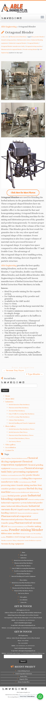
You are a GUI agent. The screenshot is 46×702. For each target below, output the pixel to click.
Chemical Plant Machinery (17, 411)
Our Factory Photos (15, 441)
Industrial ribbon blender (17, 506)
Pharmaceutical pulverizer (12, 519)
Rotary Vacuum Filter (24, 682)
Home (7, 396)
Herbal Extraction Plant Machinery (19, 404)
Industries (9, 402)
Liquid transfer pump (26, 510)
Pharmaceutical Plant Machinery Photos (21, 435)
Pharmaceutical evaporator (16, 516)
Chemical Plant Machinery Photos (19, 438)
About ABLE (9, 399)
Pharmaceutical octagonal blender (11, 49)
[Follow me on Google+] (13, 18)
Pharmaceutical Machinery (18, 36)
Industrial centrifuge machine (36, 499)
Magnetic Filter (23, 679)
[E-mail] (5, 18)
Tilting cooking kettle (18, 540)
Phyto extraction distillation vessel (17, 526)
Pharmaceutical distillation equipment (27, 513)
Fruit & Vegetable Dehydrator (23, 673)
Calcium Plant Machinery (16, 420)
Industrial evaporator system (14, 503)
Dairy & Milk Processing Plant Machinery (21, 414)
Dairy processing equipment (22, 471)
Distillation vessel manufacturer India (11, 475)
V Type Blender (34, 374)
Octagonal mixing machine (34, 46)
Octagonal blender (33, 43)
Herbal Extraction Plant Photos (18, 432)
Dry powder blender (38, 36)
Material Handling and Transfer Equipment (22, 423)
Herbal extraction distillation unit (20, 492)
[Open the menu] (42, 17)
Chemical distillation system (19, 458)
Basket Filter (23, 676)
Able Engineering (9, 27)
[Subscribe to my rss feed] (2, 18)
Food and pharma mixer (25, 482)
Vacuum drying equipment (12, 544)
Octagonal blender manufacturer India (13, 46)
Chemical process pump (17, 468)
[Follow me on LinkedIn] (21, 18)
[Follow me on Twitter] (8, 18)
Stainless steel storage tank (18, 537)
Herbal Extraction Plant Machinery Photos (21, 429)
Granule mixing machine (8, 40)
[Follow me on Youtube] (18, 18)
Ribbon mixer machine (10, 533)
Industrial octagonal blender (17, 43)
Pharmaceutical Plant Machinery (19, 407)
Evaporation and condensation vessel (11, 478)
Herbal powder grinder (17, 496)
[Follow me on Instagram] (15, 18)
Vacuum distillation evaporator (32, 540)
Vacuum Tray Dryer (13, 370)
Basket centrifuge (6, 458)
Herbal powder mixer (23, 40)
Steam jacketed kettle (37, 537)
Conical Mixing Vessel (24, 671)
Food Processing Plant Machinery (19, 417)
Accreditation (10, 447)
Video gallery (10, 445)
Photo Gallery (10, 426)
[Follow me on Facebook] (10, 18)
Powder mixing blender (30, 49)
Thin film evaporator (6, 540)
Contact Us (9, 450)
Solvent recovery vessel (26, 533)
